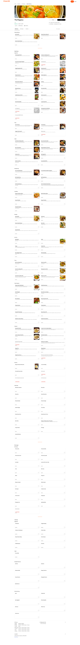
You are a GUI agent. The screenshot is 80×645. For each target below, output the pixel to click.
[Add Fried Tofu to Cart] (64, 547)
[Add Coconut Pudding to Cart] (64, 368)
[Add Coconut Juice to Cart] (38, 499)
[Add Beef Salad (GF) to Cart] (64, 158)
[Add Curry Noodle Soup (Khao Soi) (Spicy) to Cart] (64, 174)
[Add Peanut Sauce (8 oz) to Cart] (38, 417)
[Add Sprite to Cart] (38, 479)
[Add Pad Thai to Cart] (38, 567)
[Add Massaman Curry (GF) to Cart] (64, 272)
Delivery (61, 19)
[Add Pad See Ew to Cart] (64, 220)
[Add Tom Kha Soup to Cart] (64, 128)
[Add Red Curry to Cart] (38, 610)
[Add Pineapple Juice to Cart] (38, 506)
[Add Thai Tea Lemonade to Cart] (64, 459)
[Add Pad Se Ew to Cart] (64, 567)
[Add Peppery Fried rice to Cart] (64, 574)
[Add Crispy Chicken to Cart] (38, 431)
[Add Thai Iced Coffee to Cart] (64, 452)
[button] (17, 28)
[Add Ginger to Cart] (38, 249)
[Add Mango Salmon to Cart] (64, 352)
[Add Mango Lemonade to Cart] (38, 485)
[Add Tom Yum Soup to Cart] (38, 128)
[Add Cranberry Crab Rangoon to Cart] (38, 533)
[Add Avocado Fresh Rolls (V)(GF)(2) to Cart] (38, 65)
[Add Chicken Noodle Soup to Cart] (38, 187)
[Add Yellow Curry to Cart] (64, 610)
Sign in (75, 1)
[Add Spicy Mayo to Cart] (38, 424)
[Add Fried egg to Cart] (64, 431)
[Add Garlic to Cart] (64, 243)
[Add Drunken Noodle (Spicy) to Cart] (38, 44)
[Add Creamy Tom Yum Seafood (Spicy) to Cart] (64, 332)
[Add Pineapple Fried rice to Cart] (64, 580)
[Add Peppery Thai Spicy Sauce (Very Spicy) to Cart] (64, 424)
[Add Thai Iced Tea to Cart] (38, 452)
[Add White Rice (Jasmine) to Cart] (38, 391)
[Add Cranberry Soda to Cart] (64, 492)
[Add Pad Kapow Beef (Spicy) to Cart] (64, 322)
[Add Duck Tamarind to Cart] (38, 302)
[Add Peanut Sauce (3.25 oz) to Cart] (64, 417)
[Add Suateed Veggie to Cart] (38, 411)
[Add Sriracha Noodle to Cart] (38, 233)
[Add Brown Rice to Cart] (64, 391)
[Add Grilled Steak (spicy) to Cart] (64, 289)
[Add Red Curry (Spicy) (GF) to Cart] (38, 266)
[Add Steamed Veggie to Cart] (64, 404)
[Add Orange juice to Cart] (64, 499)
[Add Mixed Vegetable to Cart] (64, 256)
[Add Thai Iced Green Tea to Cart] (38, 459)
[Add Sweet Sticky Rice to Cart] (64, 397)
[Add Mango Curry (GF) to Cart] (64, 279)
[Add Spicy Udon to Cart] (64, 226)
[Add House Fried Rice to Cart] (38, 203)
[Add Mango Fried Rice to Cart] (64, 203)
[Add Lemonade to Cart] (38, 465)
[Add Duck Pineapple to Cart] (38, 295)
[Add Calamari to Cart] (64, 85)
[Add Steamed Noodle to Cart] (38, 404)
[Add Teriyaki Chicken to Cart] (38, 309)
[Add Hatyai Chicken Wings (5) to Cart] (64, 38)
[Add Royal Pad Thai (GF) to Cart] (38, 332)
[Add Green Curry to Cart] (38, 617)
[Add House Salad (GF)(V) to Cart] (64, 164)
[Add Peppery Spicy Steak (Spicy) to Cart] (38, 289)
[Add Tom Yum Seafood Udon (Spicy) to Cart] (64, 187)
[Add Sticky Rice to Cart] (38, 397)
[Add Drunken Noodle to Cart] (38, 574)
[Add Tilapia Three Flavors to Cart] (38, 358)
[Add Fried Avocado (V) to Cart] (64, 98)
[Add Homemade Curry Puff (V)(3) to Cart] (64, 112)
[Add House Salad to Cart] (38, 556)
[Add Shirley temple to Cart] (64, 485)
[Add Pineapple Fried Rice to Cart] (38, 210)
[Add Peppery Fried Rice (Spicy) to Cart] (38, 197)
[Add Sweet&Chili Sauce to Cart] (38, 438)
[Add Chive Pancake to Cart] (64, 540)
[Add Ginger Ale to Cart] (64, 479)
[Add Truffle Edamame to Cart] (38, 547)
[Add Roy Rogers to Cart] (38, 492)
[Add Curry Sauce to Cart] (64, 411)
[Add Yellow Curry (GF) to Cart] (64, 266)
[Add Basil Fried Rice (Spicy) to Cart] (64, 197)
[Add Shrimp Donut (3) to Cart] (64, 72)
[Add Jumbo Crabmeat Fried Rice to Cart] (38, 338)
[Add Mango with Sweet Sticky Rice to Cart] (38, 368)
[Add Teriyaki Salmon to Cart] (64, 309)
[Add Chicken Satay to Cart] (64, 533)
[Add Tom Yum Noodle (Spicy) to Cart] (38, 174)
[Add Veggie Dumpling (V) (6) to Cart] (38, 72)
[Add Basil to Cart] (38, 597)
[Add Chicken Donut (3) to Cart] (38, 78)
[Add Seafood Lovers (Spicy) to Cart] (64, 345)
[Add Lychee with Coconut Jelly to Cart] (64, 465)
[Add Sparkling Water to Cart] (64, 506)
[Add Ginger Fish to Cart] (38, 352)
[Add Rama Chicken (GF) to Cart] (64, 315)
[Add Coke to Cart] (38, 472)
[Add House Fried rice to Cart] (38, 580)
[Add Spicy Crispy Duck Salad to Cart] (64, 144)
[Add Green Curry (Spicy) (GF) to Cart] (38, 272)
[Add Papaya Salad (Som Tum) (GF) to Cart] (64, 151)
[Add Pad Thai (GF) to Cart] (38, 38)
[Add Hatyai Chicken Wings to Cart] (38, 540)
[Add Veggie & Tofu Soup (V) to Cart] (38, 135)
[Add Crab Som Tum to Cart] (38, 158)
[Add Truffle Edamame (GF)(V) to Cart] (38, 98)
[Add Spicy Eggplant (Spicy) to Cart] (38, 256)
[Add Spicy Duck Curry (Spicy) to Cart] (64, 295)
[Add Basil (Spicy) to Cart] (38, 243)
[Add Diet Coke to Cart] (64, 472)
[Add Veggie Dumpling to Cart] (64, 527)
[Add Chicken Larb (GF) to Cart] (38, 164)
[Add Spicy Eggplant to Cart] (38, 603)
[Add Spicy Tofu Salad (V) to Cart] (38, 151)
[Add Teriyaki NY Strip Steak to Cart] (38, 315)
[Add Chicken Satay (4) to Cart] (64, 78)
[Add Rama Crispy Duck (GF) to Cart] (64, 302)
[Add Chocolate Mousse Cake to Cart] (38, 375)
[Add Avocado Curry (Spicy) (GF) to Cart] (38, 279)
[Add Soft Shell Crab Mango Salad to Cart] (38, 144)
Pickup (53, 19)
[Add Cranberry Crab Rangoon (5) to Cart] (64, 58)
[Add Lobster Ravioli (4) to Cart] (64, 105)
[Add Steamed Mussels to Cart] (38, 92)
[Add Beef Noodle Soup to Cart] (64, 180)
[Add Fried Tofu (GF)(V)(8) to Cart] (38, 105)
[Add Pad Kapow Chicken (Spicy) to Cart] (38, 322)
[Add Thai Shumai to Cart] (38, 527)
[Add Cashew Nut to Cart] (64, 249)
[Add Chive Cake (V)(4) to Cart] (64, 92)
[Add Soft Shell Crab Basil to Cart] (64, 338)
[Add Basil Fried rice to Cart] (38, 587)
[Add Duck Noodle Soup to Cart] (38, 180)
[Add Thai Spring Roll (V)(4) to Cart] (38, 58)
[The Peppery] (6, 1)
